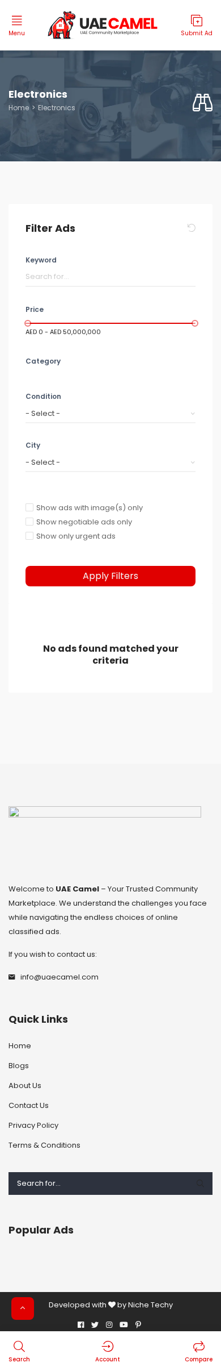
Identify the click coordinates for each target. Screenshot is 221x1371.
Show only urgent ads (76, 536)
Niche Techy (150, 1304)
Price (35, 309)
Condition (43, 396)
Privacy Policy (33, 1125)
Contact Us (28, 1105)
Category (43, 361)
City (33, 445)
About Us (24, 1085)
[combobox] (111, 413)
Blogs (18, 1065)
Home (18, 107)
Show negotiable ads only (84, 521)
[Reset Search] (192, 228)
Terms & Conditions (44, 1145)
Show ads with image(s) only (89, 507)
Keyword (41, 260)
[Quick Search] (202, 103)
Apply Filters (110, 575)
